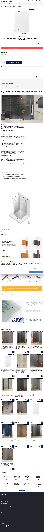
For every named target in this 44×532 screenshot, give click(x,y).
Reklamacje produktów (4, 501)
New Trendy (6, 44)
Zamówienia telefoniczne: (8, 3)
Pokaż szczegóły (37, 268)
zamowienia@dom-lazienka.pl (7, 521)
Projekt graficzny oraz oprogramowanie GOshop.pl (35, 530)
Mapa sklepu (3, 530)
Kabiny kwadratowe (13, 6)
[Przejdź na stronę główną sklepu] (6, 1)
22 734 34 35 (4, 523)
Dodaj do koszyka (15, 62)
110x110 (19, 6)
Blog (1, 496)
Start (1, 6)
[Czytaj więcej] (22, 490)
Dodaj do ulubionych (5, 76)
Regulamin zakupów (4, 497)
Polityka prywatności (4, 503)
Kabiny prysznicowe (6, 6)
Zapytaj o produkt (40, 76)
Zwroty (2, 499)
